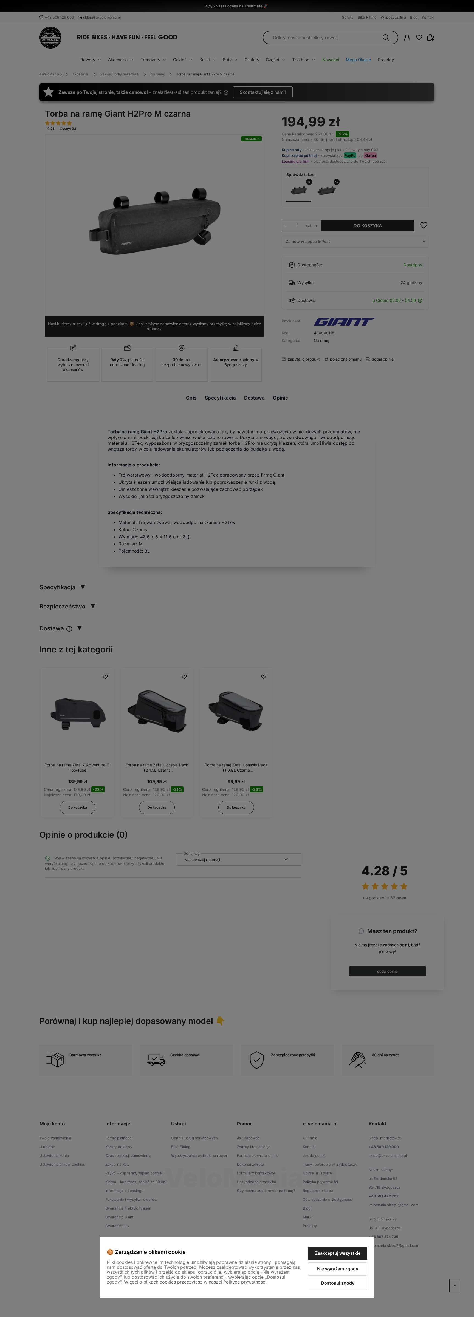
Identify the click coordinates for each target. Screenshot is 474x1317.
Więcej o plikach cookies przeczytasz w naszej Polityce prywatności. (196, 1282)
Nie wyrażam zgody (337, 1268)
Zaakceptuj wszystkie (337, 1253)
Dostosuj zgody (337, 1283)
